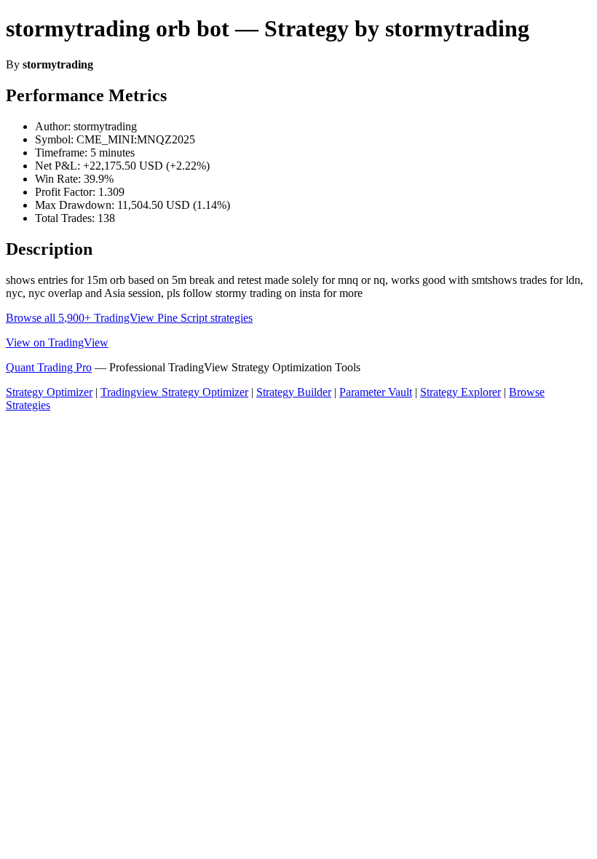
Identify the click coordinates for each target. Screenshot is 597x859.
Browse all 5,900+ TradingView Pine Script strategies (129, 318)
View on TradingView (57, 342)
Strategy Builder (293, 392)
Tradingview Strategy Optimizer (174, 392)
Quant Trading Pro (49, 367)
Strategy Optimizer (49, 392)
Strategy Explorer (460, 392)
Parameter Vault (375, 392)
